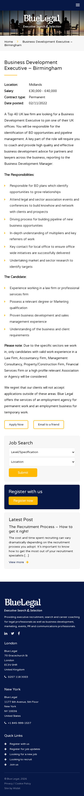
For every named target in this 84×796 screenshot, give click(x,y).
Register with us (19, 743)
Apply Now (16, 424)
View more (16, 562)
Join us (14, 764)
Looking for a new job (23, 754)
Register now (23, 501)
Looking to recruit (21, 759)
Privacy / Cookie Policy (17, 783)
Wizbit (16, 788)
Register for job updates (25, 749)
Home (8, 42)
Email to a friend (48, 424)
